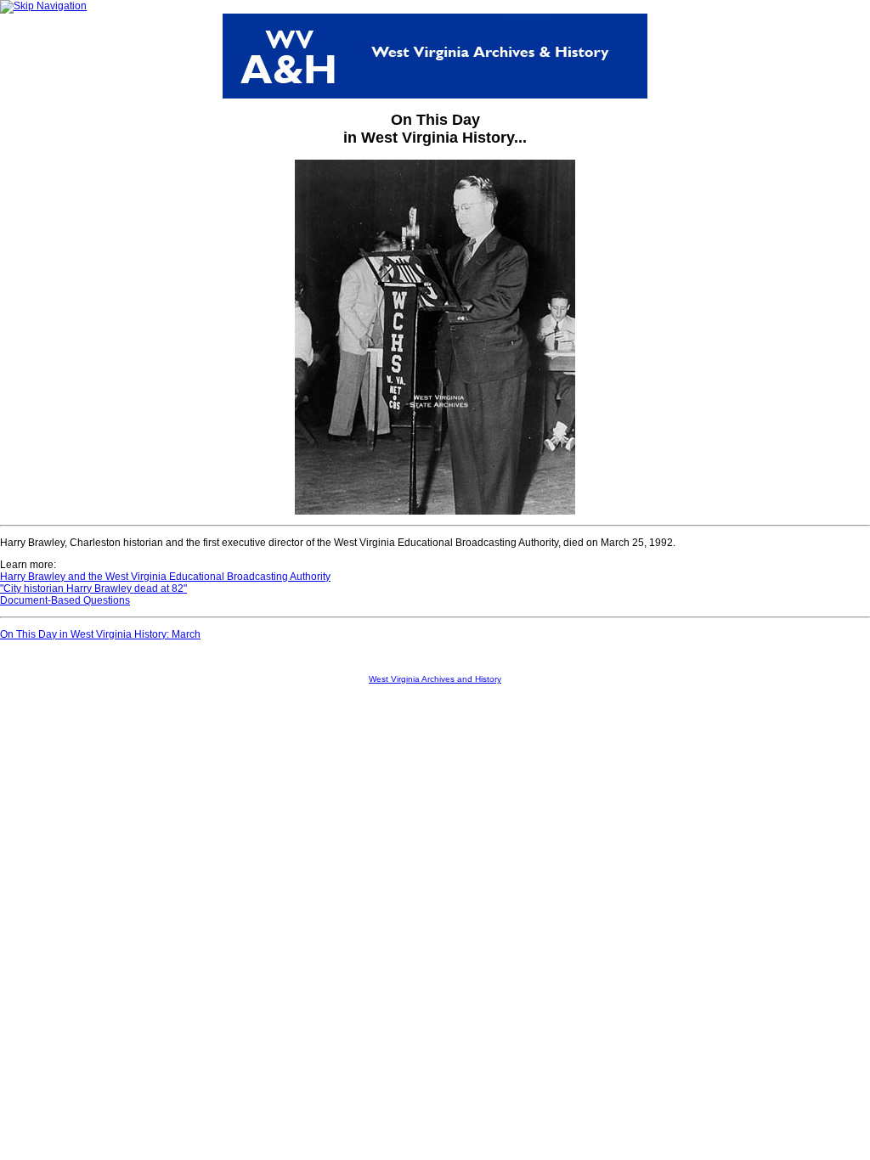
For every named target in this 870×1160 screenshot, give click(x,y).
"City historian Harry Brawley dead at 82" (93, 588)
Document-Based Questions (65, 600)
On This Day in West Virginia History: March (100, 634)
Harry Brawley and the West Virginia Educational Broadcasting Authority (165, 577)
